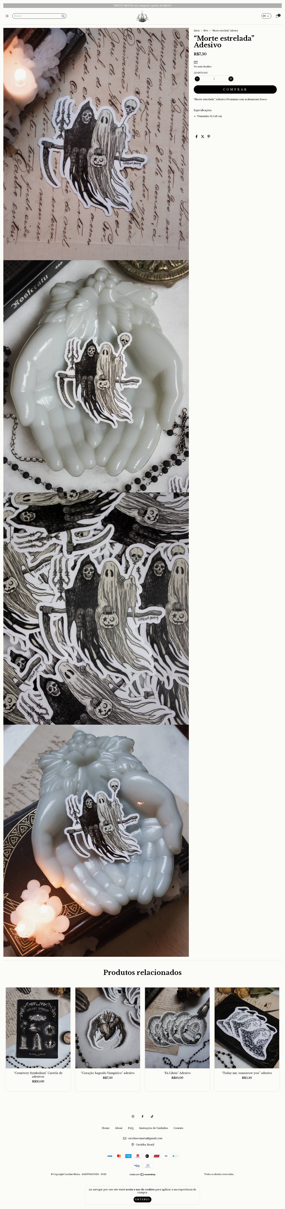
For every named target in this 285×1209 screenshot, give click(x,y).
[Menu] (7, 16)
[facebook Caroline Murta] (142, 1116)
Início (197, 30)
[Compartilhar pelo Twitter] (202, 136)
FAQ (131, 1128)
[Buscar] (63, 16)
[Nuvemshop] (142, 1175)
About (118, 1128)
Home (106, 1128)
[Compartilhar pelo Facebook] (196, 136)
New (206, 30)
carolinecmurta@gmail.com (145, 1138)
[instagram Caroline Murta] (132, 1116)
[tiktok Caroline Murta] (152, 1116)
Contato (178, 1128)
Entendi (142, 1199)
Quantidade (201, 73)
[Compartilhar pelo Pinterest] (208, 136)
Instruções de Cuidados (153, 1128)
